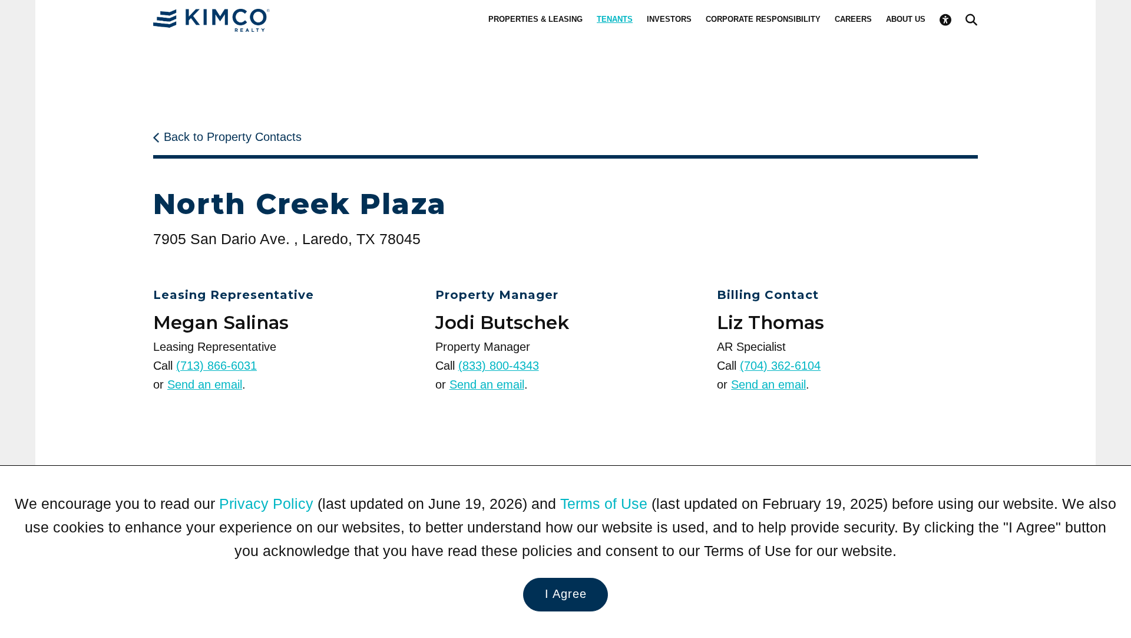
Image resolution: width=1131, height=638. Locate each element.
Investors (669, 19)
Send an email (204, 384)
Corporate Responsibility (763, 19)
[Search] (971, 20)
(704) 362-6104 (780, 365)
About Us (905, 19)
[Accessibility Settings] (945, 20)
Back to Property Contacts (233, 136)
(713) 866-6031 (216, 365)
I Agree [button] (566, 593)
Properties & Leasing (535, 19)
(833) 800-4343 (498, 365)
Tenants (615, 19)
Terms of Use (603, 503)
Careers (853, 19)
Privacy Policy (266, 503)
